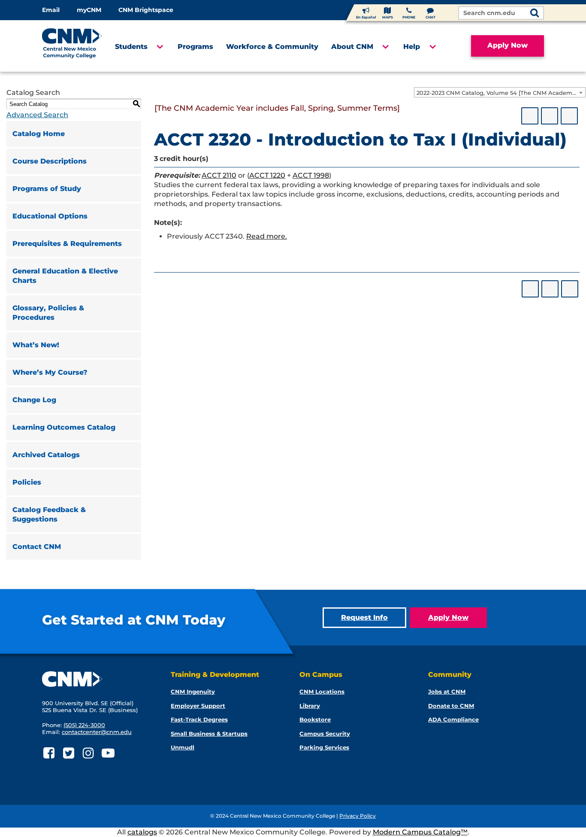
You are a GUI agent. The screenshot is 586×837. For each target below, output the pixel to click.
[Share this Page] (529, 115)
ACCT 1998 (311, 175)
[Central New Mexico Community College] (72, 46)
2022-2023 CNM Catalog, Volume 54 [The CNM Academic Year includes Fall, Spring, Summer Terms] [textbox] (501, 92)
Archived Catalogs (46, 455)
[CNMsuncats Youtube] (108, 753)
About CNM (352, 46)
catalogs (142, 832)
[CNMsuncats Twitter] (68, 753)
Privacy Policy (357, 816)
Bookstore (315, 719)
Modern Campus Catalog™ (420, 832)
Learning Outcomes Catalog (63, 427)
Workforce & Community (272, 46)
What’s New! (35, 345)
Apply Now (507, 45)
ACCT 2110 (219, 175)
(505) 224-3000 (84, 725)
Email (51, 10)
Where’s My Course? (50, 372)
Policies (26, 482)
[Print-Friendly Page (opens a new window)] (549, 115)
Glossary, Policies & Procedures (48, 312)
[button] (159, 47)
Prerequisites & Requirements (67, 244)
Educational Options (50, 216)
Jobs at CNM (446, 691)
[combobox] (500, 92)
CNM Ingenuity (193, 691)
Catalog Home (38, 134)
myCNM (89, 10)
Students (131, 46)
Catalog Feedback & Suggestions (49, 514)
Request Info (364, 617)
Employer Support (198, 705)
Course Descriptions (49, 161)
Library (309, 705)
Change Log (34, 400)
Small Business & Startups (209, 733)
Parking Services (324, 747)
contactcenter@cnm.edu (97, 731)
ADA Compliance (453, 719)
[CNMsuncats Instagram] (88, 753)
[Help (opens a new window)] (569, 115)
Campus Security (324, 733)
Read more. (266, 236)
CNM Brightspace (145, 10)
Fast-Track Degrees (199, 719)
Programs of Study (46, 189)
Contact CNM (36, 547)
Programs (195, 46)
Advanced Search (37, 115)
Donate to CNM (451, 705)
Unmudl (182, 747)
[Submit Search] (534, 13)
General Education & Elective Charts (65, 276)
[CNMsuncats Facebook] (48, 753)
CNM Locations (321, 691)
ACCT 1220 (267, 175)
